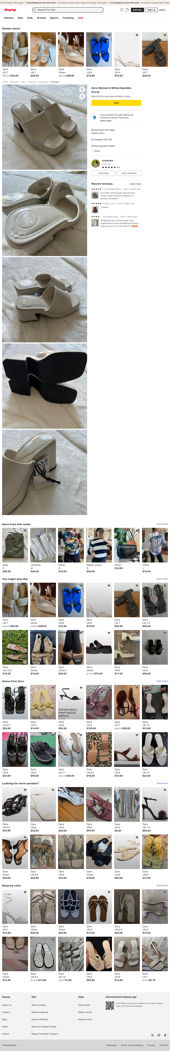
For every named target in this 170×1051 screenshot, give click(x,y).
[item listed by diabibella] (99, 804)
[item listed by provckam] (127, 906)
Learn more (105, 120)
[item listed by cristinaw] (15, 545)
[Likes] (122, 10)
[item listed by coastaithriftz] (155, 852)
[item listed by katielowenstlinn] (71, 702)
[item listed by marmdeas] (15, 804)
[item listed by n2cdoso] (127, 600)
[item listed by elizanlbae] (99, 906)
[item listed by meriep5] (71, 647)
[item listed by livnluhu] (127, 749)
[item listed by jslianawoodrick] (43, 749)
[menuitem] (9, 18)
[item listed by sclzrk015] (155, 749)
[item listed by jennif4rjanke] (155, 906)
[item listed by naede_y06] (71, 906)
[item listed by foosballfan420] (127, 647)
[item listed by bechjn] (15, 906)
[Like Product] (25, 35)
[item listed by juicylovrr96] (127, 702)
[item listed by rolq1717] (43, 702)
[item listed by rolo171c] (71, 852)
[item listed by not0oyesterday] (99, 647)
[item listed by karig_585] (71, 954)
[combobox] (68, 10)
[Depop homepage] (10, 9)
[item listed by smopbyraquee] (155, 954)
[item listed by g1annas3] (127, 804)
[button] (121, 167)
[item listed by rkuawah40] (15, 600)
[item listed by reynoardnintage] (155, 647)
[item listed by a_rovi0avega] (99, 749)
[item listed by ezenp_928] (71, 600)
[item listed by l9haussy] (43, 600)
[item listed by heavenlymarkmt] (71, 804)
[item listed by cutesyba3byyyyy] (99, 954)
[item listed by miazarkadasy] (127, 954)
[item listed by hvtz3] (43, 852)
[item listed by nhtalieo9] (155, 804)
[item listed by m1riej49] (43, 906)
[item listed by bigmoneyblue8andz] (43, 804)
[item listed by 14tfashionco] (15, 852)
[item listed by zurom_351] (43, 647)
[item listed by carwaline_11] (99, 852)
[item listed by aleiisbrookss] (99, 600)
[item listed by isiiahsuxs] (71, 749)
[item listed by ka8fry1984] (15, 954)
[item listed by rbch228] (43, 954)
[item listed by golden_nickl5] (15, 647)
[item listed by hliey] (15, 749)
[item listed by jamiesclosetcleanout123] (15, 702)
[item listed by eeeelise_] (155, 600)
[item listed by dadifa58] (155, 702)
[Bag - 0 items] (127, 10)
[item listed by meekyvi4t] (99, 702)
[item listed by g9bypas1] (127, 852)
